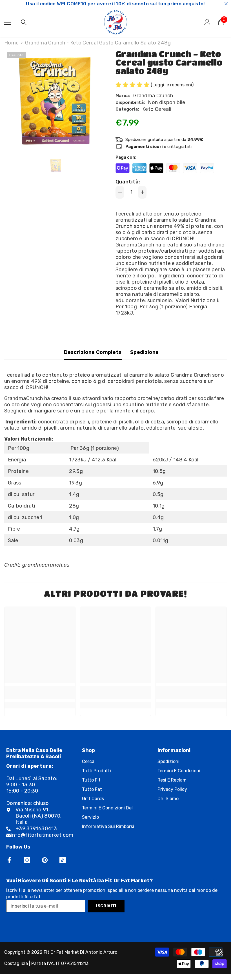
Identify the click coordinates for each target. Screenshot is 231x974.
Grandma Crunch (153, 96)
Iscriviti (106, 906)
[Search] (23, 22)
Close (226, 4)
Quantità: (127, 182)
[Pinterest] (45, 860)
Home (11, 43)
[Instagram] (27, 860)
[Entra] (207, 22)
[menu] (7, 22)
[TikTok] (62, 860)
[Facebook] (9, 860)
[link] (40, 696)
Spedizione (144, 352)
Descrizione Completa (93, 352)
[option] (55, 101)
